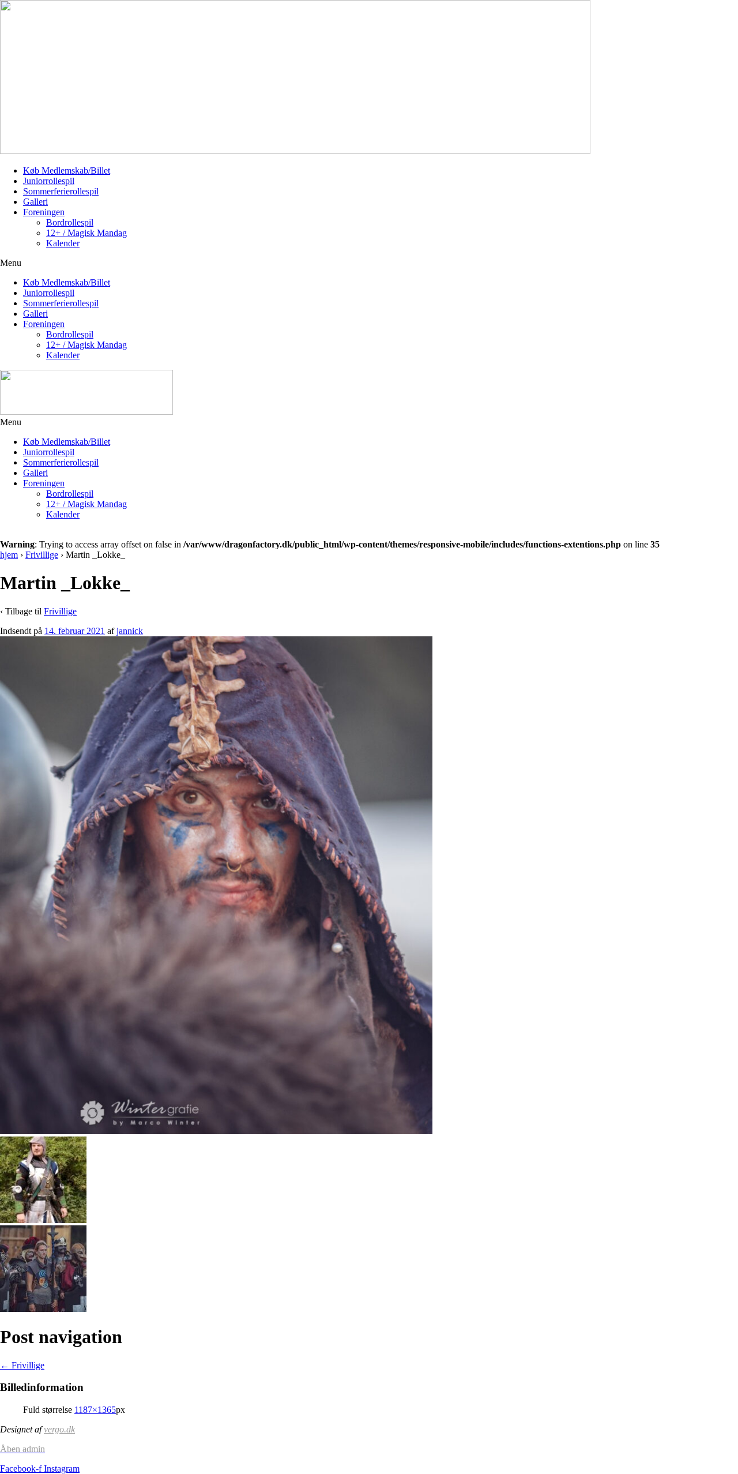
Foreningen (44, 212)
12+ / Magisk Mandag (86, 233)
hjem (9, 555)
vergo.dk (59, 1429)
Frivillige (41, 555)
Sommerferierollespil (61, 191)
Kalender (63, 243)
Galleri (35, 202)
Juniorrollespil (48, 181)
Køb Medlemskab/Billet (66, 170)
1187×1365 (95, 1410)
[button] (369, 263)
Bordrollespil (69, 222)
